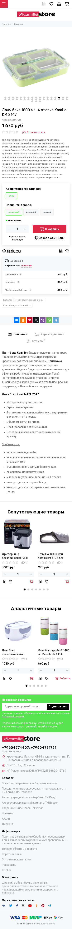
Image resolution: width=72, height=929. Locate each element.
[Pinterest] (29, 320)
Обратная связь (12, 854)
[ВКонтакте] (16, 320)
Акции (6, 818)
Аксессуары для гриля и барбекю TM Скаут (29, 797)
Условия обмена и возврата (19, 849)
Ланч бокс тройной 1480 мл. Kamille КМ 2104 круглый (54, 652)
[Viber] (43, 320)
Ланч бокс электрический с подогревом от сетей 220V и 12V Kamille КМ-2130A (16, 652)
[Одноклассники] (23, 320)
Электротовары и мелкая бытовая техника (29, 783)
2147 (11, 196)
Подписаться (58, 706)
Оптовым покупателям (16, 859)
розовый (31, 212)
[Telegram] (56, 320)
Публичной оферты (13, 716)
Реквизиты (9, 865)
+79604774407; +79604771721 (29, 748)
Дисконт (7, 824)
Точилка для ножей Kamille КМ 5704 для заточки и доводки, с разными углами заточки (51, 556)
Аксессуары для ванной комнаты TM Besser (30, 802)
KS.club (6, 870)
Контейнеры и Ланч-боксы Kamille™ (18, 305)
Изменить (26, 265)
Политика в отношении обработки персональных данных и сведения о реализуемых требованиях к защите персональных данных (34, 840)
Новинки (7, 813)
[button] (5, 98)
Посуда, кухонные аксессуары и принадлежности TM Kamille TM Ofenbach (30, 300)
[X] (36, 320)
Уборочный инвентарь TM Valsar (22, 808)
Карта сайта (48, 923)
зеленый (14, 212)
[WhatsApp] (49, 320)
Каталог (7, 300)
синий (47, 212)
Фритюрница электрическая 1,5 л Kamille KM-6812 (15, 556)
